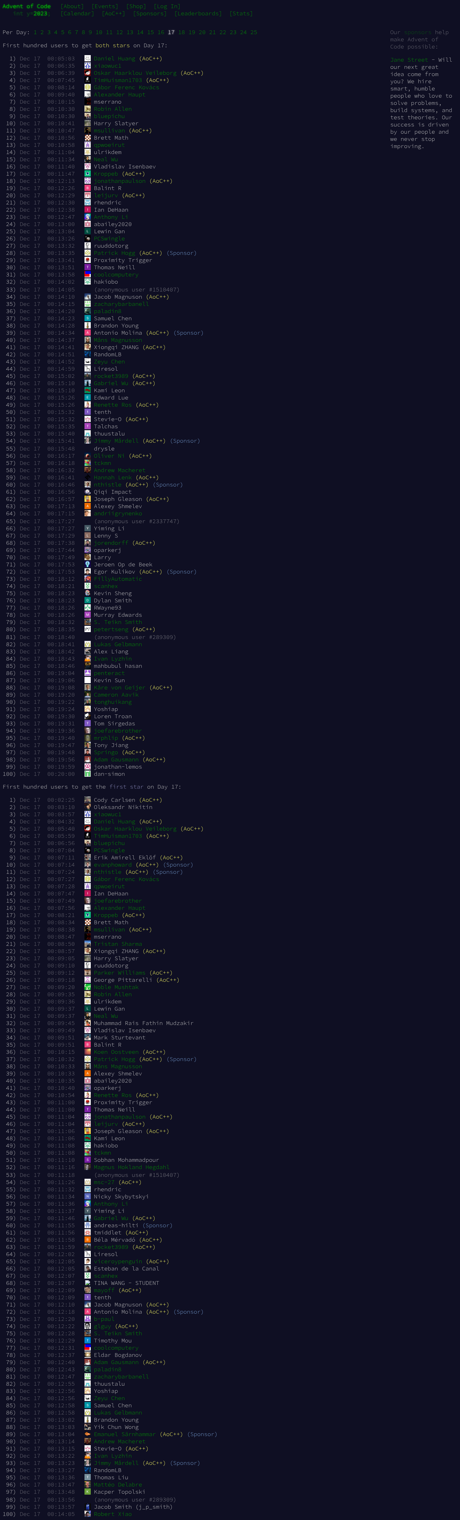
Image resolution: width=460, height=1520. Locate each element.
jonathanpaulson (120, 180)
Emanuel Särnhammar (125, 1434)
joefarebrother (118, 730)
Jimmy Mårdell (116, 440)
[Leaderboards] (198, 13)
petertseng (111, 629)
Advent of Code (27, 6)
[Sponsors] (150, 13)
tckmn (102, 462)
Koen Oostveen (116, 1051)
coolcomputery (116, 274)
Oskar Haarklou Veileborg (135, 72)
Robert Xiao (113, 1513)
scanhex (106, 586)
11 (109, 32)
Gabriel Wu (111, 383)
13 (129, 32)
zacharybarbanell (121, 303)
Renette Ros (113, 404)
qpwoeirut (109, 144)
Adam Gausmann (116, 759)
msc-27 (104, 1182)
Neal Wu (106, 159)
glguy (102, 1326)
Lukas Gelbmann (118, 644)
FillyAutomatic (118, 578)
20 (202, 32)
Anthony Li (111, 216)
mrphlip (106, 737)
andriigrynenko (118, 513)
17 (171, 32)
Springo (106, 752)
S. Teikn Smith (118, 622)
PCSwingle (109, 238)
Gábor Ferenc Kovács (126, 87)
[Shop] (136, 6)
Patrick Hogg (114, 252)
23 (233, 32)
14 (140, 32)
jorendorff (111, 542)
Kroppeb (106, 173)
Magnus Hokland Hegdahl (132, 1167)
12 (119, 32)
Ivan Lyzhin (113, 658)
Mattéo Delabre (118, 1484)
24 (243, 32)
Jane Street (409, 59)
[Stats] (241, 13)
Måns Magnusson (118, 339)
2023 (40, 13)
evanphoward (113, 864)
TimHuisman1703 (118, 80)
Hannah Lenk (113, 477)
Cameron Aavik (116, 694)
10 (98, 32)
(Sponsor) (181, 252)
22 (222, 32)
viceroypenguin (118, 1261)
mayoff (104, 1290)
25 (253, 32)
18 (181, 32)
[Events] (105, 6)
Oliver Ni (109, 455)
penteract (109, 673)
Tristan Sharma (118, 943)
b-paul (104, 1318)
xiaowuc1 (107, 65)
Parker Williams (120, 972)
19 (191, 32)
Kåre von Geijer (120, 687)
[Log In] (167, 6)
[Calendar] (77, 13)
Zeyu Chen (109, 361)
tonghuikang (113, 701)
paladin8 (107, 311)
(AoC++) (151, 58)
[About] (72, 6)
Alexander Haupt (120, 94)
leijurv (106, 195)
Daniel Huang (114, 58)
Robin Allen (113, 108)
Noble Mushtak (116, 987)
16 (160, 32)
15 (150, 32)
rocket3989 (111, 375)
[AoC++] (113, 13)
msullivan (109, 130)
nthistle (107, 484)
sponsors (418, 32)
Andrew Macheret (120, 470)
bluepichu (109, 116)
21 (212, 32)
